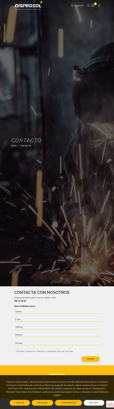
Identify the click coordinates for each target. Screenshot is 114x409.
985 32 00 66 (20, 301)
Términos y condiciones (47, 351)
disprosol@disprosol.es (24, 306)
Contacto (25, 146)
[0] (92, 5)
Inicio (14, 146)
